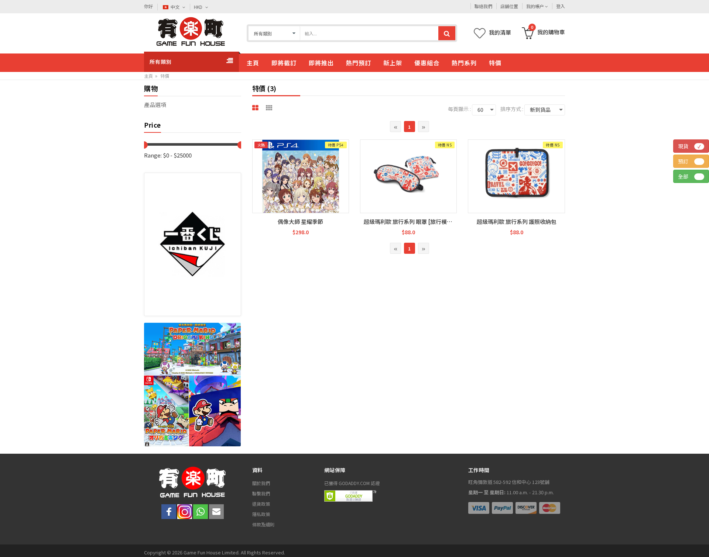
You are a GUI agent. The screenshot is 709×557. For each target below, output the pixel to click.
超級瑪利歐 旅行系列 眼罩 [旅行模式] (409, 221)
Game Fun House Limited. (212, 552)
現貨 (689, 146)
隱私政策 (261, 514)
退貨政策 (261, 504)
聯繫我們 (261, 493)
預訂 (693, 161)
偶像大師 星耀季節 (300, 221)
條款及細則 (263, 524)
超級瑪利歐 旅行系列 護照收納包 (516, 221)
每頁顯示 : (459, 109)
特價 (164, 76)
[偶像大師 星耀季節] (301, 188)
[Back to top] (693, 541)
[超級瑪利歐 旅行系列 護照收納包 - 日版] (516, 172)
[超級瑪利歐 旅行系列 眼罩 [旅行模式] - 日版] (408, 172)
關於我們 (261, 483)
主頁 (148, 76)
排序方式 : (511, 109)
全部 (693, 176)
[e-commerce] (190, 31)
